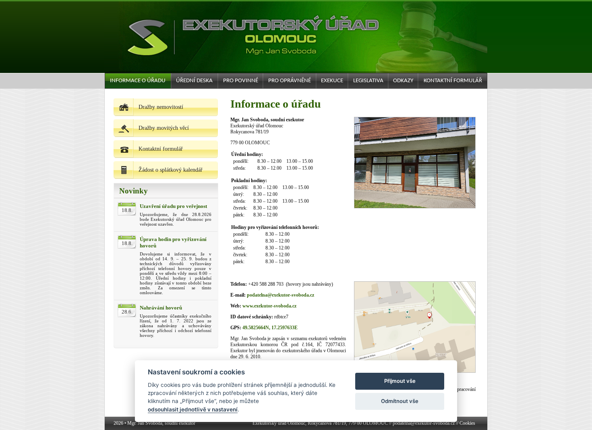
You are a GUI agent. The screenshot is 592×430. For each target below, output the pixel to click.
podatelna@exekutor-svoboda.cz (280, 295)
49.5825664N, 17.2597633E (270, 327)
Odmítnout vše (399, 401)
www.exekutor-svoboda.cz (269, 306)
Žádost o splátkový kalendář (171, 170)
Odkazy (403, 81)
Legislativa (368, 81)
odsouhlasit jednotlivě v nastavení (193, 409)
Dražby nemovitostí (161, 107)
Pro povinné (240, 81)
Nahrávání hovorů (161, 308)
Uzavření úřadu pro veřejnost (173, 206)
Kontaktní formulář (453, 81)
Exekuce (332, 81)
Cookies (467, 423)
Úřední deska (194, 81)
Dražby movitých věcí (164, 128)
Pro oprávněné (289, 81)
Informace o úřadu (138, 81)
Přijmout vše (400, 381)
